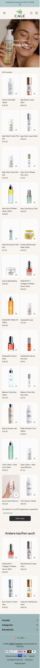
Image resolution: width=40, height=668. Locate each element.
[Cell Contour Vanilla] (29, 486)
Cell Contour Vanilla (28, 501)
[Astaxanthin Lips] (29, 305)
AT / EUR (19, 638)
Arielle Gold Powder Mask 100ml (28, 246)
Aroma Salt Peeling (9, 281)
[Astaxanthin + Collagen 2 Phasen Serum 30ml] (29, 266)
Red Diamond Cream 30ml (28, 565)
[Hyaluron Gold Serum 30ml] (29, 587)
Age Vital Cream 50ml (29, 136)
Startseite (15, 40)
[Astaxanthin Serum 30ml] (11, 341)
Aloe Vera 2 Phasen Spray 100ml (9, 209)
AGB (24, 656)
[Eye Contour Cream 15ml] (11, 587)
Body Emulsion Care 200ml (28, 429)
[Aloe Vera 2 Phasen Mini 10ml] (29, 158)
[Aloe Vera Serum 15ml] (29, 194)
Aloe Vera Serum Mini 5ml (10, 246)
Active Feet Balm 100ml (8, 101)
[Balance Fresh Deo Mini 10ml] (29, 378)
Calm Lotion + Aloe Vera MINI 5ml (27, 466)
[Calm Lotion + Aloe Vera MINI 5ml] (29, 450)
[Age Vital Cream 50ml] (29, 121)
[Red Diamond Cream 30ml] (29, 549)
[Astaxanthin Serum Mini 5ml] (29, 341)
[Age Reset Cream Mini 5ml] (11, 121)
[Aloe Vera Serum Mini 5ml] (11, 230)
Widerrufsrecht (19, 663)
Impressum (28, 660)
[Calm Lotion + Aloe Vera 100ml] (11, 450)
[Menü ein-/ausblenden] (4, 13)
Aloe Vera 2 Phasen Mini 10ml (27, 173)
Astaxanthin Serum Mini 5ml (27, 357)
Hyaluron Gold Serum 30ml (29, 603)
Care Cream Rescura (10, 501)
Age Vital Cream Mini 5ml (10, 173)
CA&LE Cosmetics (15, 644)
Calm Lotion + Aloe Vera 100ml (9, 466)
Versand (31, 656)
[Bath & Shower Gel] (11, 414)
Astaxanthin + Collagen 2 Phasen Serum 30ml (27, 283)
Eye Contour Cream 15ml (9, 603)
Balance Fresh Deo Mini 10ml (27, 393)
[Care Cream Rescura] (11, 486)
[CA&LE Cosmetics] (20, 13)
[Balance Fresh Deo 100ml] (11, 378)
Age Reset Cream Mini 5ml (10, 137)
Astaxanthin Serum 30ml (9, 357)
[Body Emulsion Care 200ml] (29, 414)
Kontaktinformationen (14, 660)
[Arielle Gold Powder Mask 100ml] (29, 230)
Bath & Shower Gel (9, 428)
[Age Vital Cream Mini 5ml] (11, 158)
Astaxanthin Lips (26, 320)
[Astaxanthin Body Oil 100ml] (11, 305)
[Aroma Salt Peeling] (11, 266)
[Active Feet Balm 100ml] (11, 85)
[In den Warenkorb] (16, 93)
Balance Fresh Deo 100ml (9, 393)
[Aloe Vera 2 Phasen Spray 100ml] (11, 194)
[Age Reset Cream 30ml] (29, 85)
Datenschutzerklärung (12, 656)
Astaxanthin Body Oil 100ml (10, 321)
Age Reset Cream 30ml (27, 101)
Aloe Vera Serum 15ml (29, 209)
